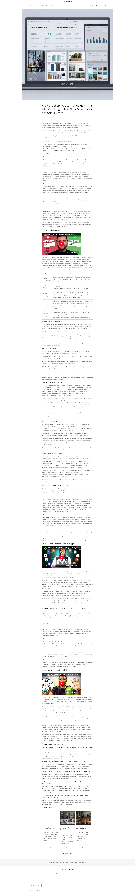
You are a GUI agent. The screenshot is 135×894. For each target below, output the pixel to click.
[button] (48, 5)
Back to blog (68, 853)
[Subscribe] (78, 873)
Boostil (33, 890)
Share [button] (44, 120)
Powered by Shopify (38, 890)
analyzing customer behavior (61, 391)
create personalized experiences (74, 398)
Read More (51, 847)
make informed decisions (64, 328)
